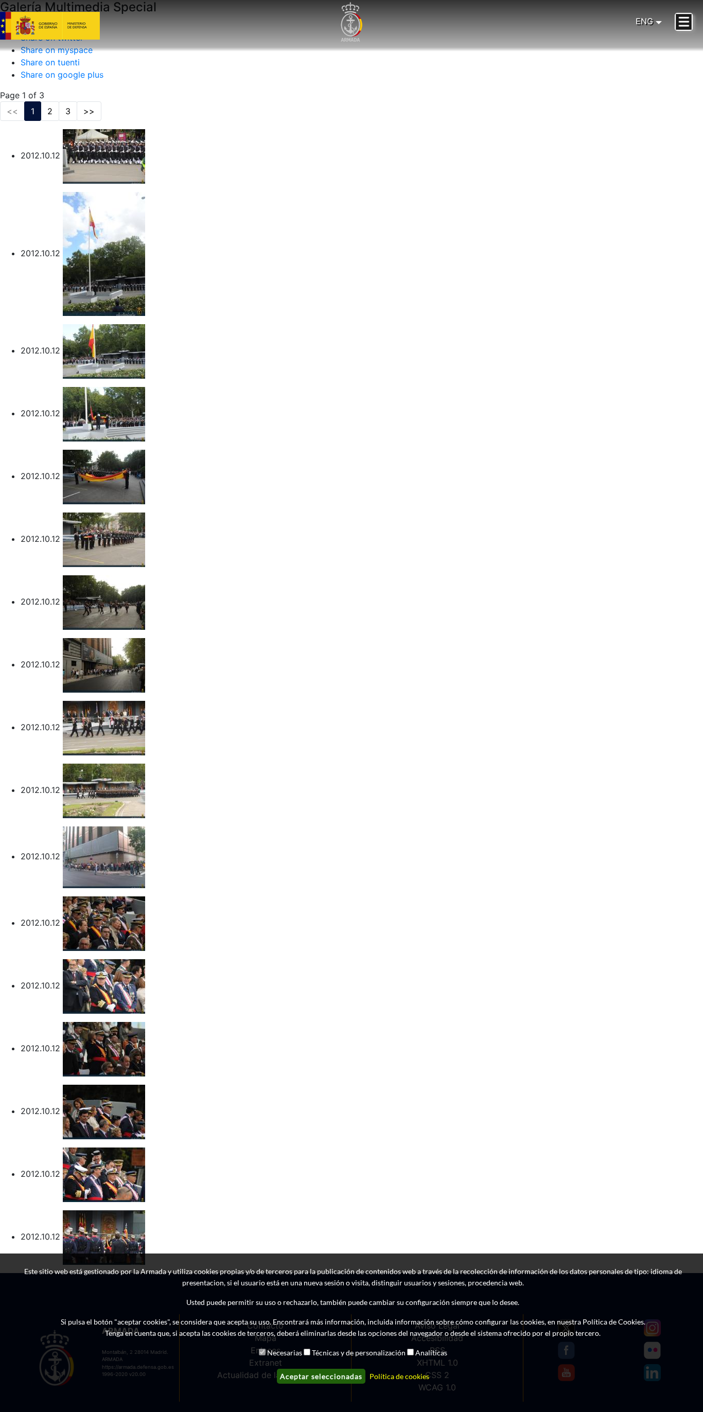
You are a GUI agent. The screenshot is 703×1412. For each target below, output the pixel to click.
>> (89, 111)
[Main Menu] (684, 22)
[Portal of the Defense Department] (62, 26)
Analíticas (431, 1352)
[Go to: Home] (351, 22)
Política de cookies (399, 1376)
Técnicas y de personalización (359, 1352)
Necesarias (284, 1352)
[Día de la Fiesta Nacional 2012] (104, 155)
